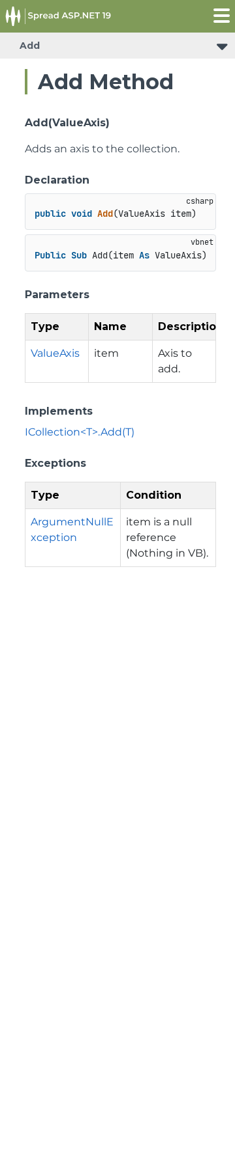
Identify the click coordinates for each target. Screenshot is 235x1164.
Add (30, 45)
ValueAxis (55, 353)
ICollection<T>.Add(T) (79, 432)
